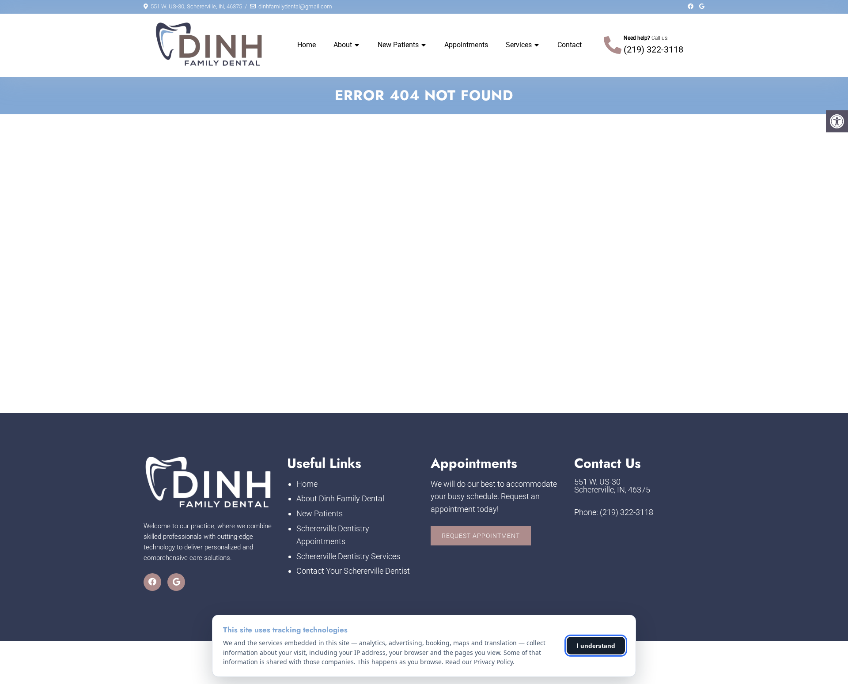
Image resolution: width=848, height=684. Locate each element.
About (342, 45)
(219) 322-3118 (653, 49)
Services (519, 45)
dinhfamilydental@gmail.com (295, 6)
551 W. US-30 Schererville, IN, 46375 (612, 486)
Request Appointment (481, 535)
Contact (569, 45)
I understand (596, 645)
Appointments (466, 45)
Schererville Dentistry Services (348, 556)
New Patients (398, 45)
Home (306, 45)
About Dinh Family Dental (340, 498)
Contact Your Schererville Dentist (353, 570)
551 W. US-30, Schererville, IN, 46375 (196, 6)
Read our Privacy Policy (479, 662)
